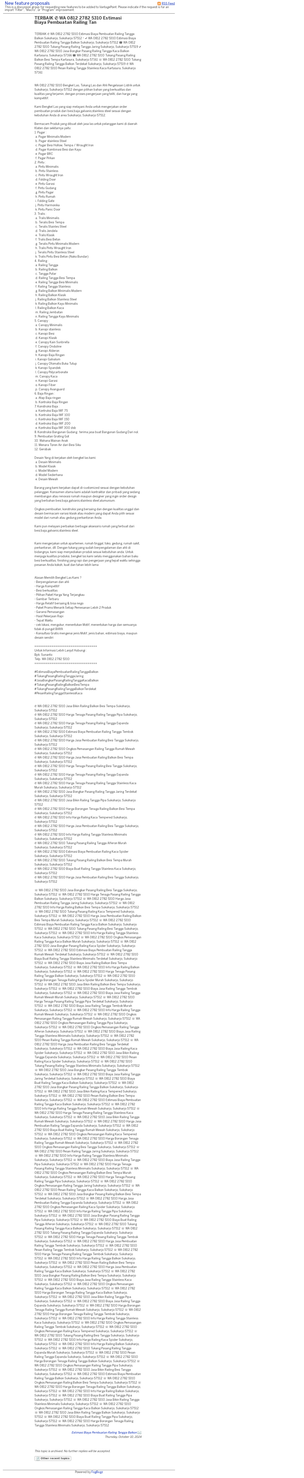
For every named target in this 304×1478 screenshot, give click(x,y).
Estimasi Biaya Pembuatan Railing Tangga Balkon (104, 1432)
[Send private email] (139, 1432)
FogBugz (97, 1472)
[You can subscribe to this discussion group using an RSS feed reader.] (159, 3)
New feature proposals (27, 4)
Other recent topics (55, 1458)
